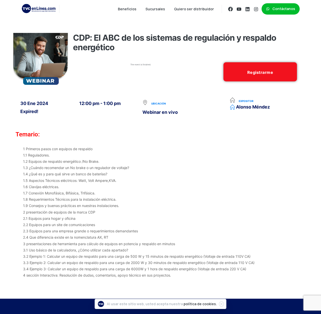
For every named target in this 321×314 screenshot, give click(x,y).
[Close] (221, 303)
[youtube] (239, 9)
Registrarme (260, 72)
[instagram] (256, 9)
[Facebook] (230, 9)
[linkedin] (247, 9)
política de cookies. (200, 303)
